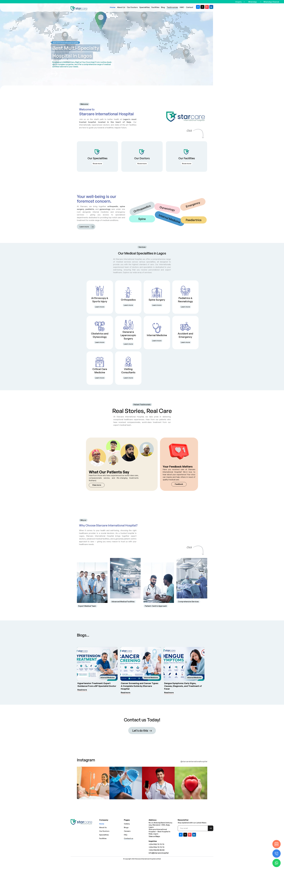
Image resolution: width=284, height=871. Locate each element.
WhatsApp (252, 2)
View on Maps (154, 836)
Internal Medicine (107, 677)
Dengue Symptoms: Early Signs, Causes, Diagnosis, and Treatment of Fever (183, 686)
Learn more (99, 307)
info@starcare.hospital (159, 853)
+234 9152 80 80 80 (157, 850)
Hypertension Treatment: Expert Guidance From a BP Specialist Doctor (96, 684)
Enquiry (239, 2)
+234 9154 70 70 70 (156, 847)
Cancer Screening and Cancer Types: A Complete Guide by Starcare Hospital (140, 686)
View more (96, 485)
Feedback (179, 484)
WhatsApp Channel (271, 2)
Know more (97, 163)
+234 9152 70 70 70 (156, 844)
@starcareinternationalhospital (193, 761)
